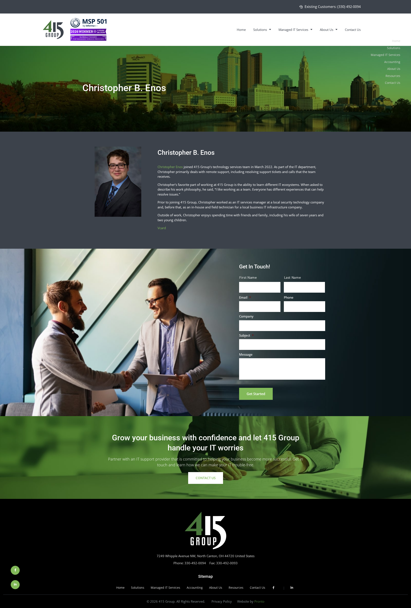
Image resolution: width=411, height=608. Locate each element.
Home (241, 29)
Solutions (260, 29)
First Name (248, 277)
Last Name (292, 277)
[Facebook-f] (15, 570)
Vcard (162, 228)
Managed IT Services (293, 29)
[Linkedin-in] (15, 584)
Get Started (256, 393)
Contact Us (353, 29)
